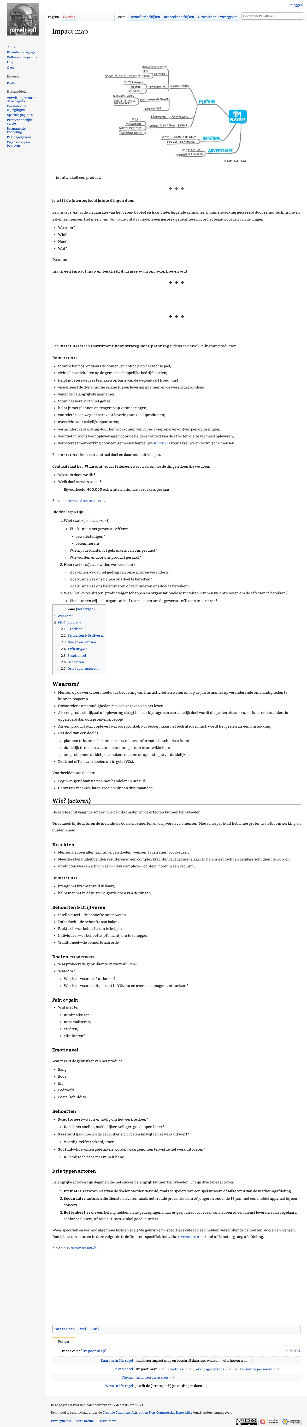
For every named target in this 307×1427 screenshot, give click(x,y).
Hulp (10, 62)
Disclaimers (107, 1421)
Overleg (69, 17)
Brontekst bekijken (179, 17)
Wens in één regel (119, 1386)
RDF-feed (289, 1351)
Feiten (63, 1341)
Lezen (121, 17)
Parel (81, 1329)
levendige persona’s (81, 1248)
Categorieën (64, 1329)
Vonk (95, 1329)
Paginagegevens (19, 137)
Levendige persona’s (256, 1369)
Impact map (94, 1351)
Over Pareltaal (84, 1421)
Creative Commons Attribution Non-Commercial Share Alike (147, 1412)
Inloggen (296, 5)
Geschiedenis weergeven (217, 17)
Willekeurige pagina (22, 57)
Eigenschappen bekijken (18, 144)
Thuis (11, 47)
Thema (127, 1377)
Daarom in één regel (117, 1361)
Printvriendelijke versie (20, 121)
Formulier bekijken (144, 17)
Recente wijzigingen (22, 52)
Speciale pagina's (20, 115)
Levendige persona (209, 1369)
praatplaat (162, 443)
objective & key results (83, 501)
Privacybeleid (61, 1421)
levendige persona (192, 1237)
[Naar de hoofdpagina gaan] (23, 19)
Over (10, 67)
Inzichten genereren (152, 1377)
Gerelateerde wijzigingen (16, 108)
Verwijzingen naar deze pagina (21, 99)
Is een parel (124, 1369)
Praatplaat (176, 1369)
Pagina (53, 17)
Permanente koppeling (16, 130)
